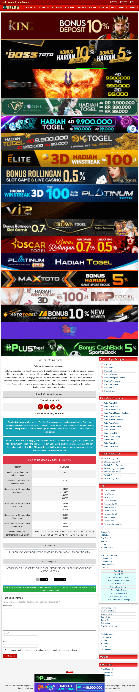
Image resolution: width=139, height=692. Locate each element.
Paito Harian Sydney (112, 436)
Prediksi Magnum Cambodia (115, 378)
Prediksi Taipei (110, 391)
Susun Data (105, 643)
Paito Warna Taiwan (112, 416)
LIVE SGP (123, 2)
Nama (6, 633)
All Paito (104, 541)
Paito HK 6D (44, 7)
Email (6, 642)
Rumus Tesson (110, 501)
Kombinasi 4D (106, 559)
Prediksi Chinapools (50, 360)
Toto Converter (109, 517)
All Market (105, 535)
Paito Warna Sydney (112, 410)
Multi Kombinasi (107, 650)
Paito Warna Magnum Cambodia (116, 413)
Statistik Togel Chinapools (114, 469)
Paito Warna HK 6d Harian (118, 581)
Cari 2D (104, 646)
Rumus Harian (109, 491)
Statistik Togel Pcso (112, 478)
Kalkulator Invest (107, 565)
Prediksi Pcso (109, 388)
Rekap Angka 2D (110, 504)
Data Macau (105, 623)
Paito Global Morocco (118, 597)
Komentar (7, 606)
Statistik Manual (107, 547)
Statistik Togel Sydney (113, 465)
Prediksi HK (109, 368)
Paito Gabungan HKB (118, 593)
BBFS (113, 7)
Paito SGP (103, 7)
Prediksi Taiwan (110, 374)
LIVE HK (133, 2)
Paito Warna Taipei (111, 423)
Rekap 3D (134, 7)
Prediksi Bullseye (111, 384)
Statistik (104, 640)
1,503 (57, 579)
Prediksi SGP (109, 364)
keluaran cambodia (108, 611)
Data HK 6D (70, 7)
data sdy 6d (105, 617)
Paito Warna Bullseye (112, 426)
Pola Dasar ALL (107, 538)
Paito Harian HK (110, 433)
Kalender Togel (106, 532)
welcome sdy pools (108, 608)
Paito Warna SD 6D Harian (118, 577)
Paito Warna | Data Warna (15, 2)
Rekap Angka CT (110, 514)
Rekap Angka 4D (110, 511)
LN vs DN (104, 568)
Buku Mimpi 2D (107, 669)
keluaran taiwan (107, 614)
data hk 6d (105, 620)
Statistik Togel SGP (112, 462)
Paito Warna (31, 7)
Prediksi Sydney (110, 371)
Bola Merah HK (118, 584)
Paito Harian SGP (111, 430)
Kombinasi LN (106, 562)
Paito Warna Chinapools (113, 420)
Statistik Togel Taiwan (112, 472)
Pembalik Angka (107, 634)
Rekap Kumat (109, 521)
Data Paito (82, 7)
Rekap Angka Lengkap (112, 524)
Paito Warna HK (110, 403)
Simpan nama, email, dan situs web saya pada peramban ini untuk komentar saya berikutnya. (42, 650)
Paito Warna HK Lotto (109, 626)
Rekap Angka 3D (110, 507)
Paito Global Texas (118, 590)
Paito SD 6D (57, 7)
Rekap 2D (123, 7)
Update (103, 544)
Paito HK (92, 7)
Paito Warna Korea (111, 443)
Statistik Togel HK (111, 458)
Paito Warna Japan (111, 446)
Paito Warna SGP (111, 406)
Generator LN (109, 497)
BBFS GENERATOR (109, 555)
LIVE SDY (113, 2)
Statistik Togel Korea (112, 475)
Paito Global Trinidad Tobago (118, 600)
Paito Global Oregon (118, 587)
